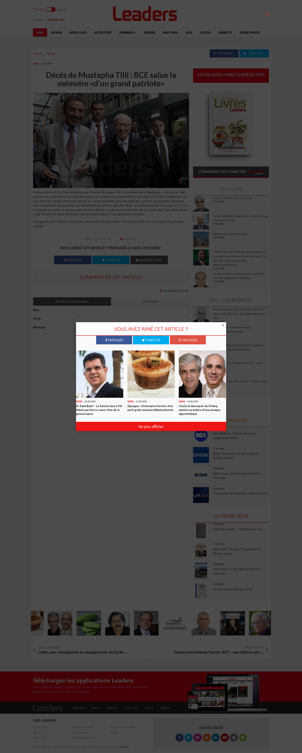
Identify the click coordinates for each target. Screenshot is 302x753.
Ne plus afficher (151, 426)
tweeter (152, 340)
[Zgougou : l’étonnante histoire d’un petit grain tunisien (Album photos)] (151, 374)
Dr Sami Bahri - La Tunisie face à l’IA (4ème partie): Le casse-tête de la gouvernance (99, 409)
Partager (115, 340)
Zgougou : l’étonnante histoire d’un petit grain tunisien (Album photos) (150, 408)
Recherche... (203, 13)
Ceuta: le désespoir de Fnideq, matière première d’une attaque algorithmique (199, 409)
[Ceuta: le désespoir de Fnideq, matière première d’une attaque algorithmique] (202, 374)
